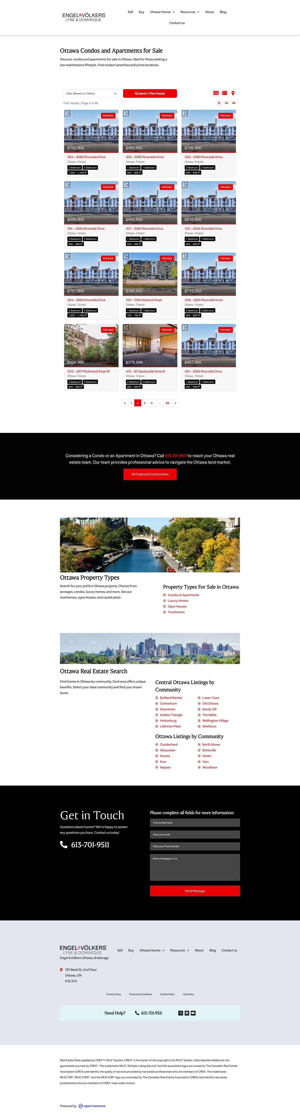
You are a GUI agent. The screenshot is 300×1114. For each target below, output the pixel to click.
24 (226, 103)
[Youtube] (193, 1013)
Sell (130, 12)
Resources (188, 12)
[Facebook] (187, 1013)
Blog (223, 12)
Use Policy (188, 994)
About (209, 12)
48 (233, 103)
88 (167, 403)
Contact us (177, 23)
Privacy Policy (113, 994)
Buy (141, 12)
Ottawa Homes (160, 12)
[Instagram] (180, 1013)
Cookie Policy (167, 994)
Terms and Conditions (140, 994)
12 (219, 103)
